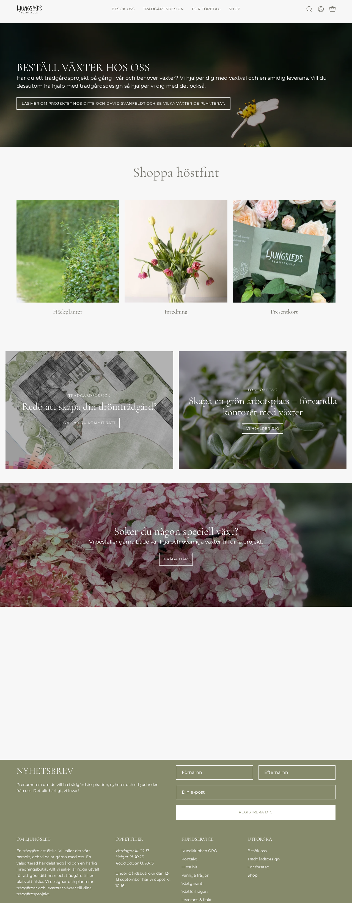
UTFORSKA (260, 839)
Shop (252, 875)
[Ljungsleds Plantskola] (30, 9)
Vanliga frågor (195, 875)
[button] (123, 9)
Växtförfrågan (195, 891)
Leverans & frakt (197, 899)
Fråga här (176, 559)
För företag (259, 867)
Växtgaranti (193, 883)
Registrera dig (256, 812)
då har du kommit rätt (89, 423)
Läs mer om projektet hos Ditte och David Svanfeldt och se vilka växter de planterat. (124, 103)
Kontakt (189, 859)
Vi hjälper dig (262, 428)
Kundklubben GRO (199, 850)
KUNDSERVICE (197, 839)
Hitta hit (189, 867)
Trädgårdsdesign (264, 859)
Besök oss (257, 850)
